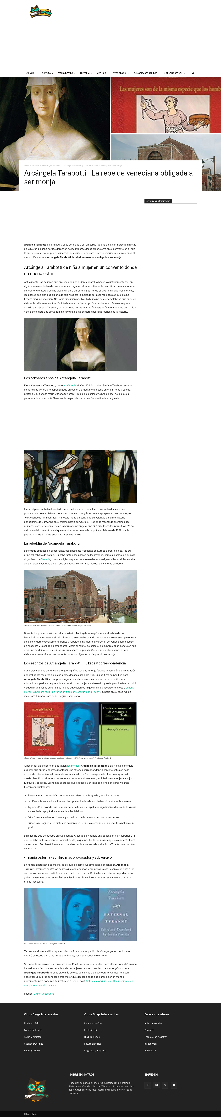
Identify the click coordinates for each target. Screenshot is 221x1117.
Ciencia (30, 73)
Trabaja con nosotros (155, 1036)
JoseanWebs (151, 1043)
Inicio (26, 165)
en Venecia (69, 385)
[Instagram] (156, 1085)
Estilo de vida (65, 73)
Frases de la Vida (33, 1030)
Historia (84, 73)
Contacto (149, 1030)
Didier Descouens (44, 993)
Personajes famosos (51, 165)
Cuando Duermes (33, 1043)
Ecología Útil (91, 1030)
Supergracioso (32, 1050)
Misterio (101, 73)
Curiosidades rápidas (145, 73)
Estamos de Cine (93, 1023)
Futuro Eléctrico (92, 1043)
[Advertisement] (138, 12)
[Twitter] (165, 1085)
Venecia (45, 559)
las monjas (73, 765)
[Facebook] (147, 1085)
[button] (193, 73)
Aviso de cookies (153, 1023)
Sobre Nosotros (173, 73)
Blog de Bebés (92, 1036)
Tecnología (119, 73)
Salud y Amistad (33, 1036)
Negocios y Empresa (95, 1050)
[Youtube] (174, 1085)
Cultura (46, 73)
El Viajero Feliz (32, 1023)
